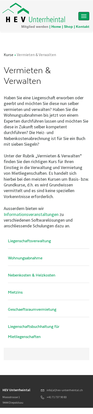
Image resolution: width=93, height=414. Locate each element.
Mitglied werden (34, 27)
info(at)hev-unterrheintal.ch (65, 390)
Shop (68, 27)
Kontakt (82, 27)
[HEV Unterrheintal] (33, 13)
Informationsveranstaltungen (31, 214)
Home (56, 27)
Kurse (8, 54)
